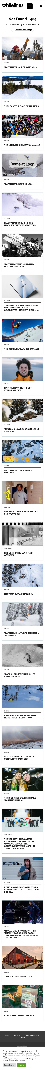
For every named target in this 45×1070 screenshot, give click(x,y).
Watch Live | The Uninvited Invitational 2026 (22, 253)
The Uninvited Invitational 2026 (22, 132)
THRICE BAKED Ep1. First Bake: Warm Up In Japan (22, 786)
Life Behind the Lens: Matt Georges (22, 541)
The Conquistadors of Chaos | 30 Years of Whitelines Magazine (22, 295)
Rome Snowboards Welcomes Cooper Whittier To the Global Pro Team (22, 877)
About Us (17, 1035)
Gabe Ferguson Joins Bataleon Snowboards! (22, 500)
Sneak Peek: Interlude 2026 (22, 1003)
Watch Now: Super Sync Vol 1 (22, 54)
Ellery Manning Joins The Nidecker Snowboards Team (22, 211)
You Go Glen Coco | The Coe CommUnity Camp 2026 (22, 745)
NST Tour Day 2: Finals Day (22, 581)
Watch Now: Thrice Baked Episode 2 (22, 459)
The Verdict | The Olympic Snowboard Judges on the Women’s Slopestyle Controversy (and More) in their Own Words (22, 831)
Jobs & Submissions (33, 1035)
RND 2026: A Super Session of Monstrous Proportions (22, 704)
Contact (22, 1037)
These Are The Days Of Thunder (22, 93)
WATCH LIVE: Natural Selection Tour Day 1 (22, 621)
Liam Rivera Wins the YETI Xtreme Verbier (22, 376)
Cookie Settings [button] (9, 1065)
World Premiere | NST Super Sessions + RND (22, 663)
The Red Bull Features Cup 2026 (22, 336)
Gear (7, 1035)
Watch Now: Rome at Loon (22, 171)
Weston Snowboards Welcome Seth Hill (22, 418)
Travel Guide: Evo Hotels (22, 964)
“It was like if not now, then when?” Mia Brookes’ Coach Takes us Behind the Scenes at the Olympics (22, 922)
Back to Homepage (23, 30)
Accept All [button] (21, 1065)
